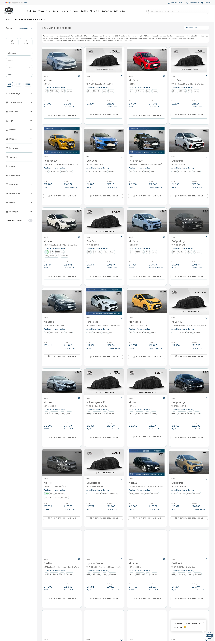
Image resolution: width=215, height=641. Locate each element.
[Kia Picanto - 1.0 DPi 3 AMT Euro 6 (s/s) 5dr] (189, 543)
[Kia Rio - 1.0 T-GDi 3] (147, 382)
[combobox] (19, 53)
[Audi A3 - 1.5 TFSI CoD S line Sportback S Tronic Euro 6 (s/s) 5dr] (147, 462)
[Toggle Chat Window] (209, 635)
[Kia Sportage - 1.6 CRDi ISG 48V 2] (189, 382)
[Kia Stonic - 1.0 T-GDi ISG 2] (147, 543)
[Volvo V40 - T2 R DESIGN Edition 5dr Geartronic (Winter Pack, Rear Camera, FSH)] (189, 301)
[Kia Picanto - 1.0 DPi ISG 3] (147, 221)
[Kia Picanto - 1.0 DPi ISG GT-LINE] (189, 462)
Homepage (28, 19)
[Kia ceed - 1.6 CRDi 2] (62, 59)
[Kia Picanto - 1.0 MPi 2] (147, 59)
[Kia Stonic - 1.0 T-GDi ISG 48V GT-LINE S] (62, 623)
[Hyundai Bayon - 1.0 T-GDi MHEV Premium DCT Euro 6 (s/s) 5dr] (104, 543)
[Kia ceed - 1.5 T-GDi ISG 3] (62, 382)
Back (9, 19)
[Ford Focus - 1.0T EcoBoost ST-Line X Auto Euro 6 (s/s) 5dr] (62, 543)
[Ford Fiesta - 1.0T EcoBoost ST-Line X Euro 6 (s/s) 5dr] (189, 59)
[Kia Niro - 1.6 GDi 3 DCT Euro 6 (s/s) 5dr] (62, 462)
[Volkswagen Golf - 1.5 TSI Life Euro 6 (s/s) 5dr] (104, 382)
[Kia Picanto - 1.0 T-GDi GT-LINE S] (189, 140)
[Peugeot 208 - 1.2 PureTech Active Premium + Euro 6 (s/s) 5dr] (62, 140)
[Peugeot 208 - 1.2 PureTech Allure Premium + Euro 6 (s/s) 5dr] (147, 140)
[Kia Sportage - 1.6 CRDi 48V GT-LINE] (104, 462)
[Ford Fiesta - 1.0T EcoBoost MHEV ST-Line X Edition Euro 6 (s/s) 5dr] (104, 301)
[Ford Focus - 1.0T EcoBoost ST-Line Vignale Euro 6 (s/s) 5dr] (147, 623)
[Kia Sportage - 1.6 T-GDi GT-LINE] (189, 221)
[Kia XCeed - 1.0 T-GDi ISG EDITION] (104, 140)
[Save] (79, 76)
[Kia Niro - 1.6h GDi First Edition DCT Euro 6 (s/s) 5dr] (62, 221)
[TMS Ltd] (8, 10)
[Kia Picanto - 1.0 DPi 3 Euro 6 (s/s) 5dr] (147, 301)
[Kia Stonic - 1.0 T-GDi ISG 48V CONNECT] (62, 301)
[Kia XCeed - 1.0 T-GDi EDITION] (104, 221)
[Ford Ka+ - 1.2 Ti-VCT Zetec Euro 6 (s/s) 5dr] (104, 59)
